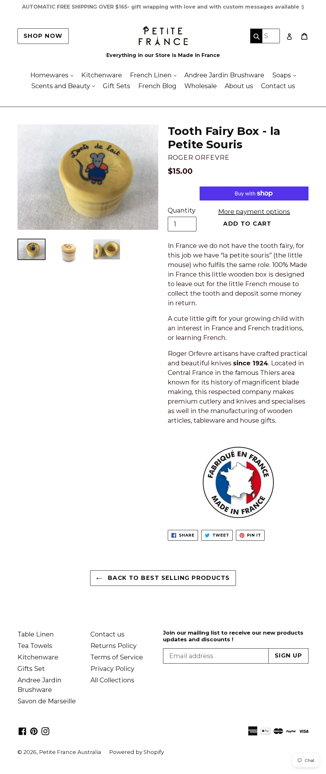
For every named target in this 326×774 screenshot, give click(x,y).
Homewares (53, 75)
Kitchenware (101, 75)
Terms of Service (116, 657)
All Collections (112, 680)
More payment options (254, 211)
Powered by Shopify (136, 752)
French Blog (157, 86)
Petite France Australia (70, 752)
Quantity (181, 210)
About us (239, 86)
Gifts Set (31, 668)
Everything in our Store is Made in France (163, 55)
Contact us (278, 86)
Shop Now (43, 35)
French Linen (155, 75)
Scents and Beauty (64, 86)
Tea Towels (35, 646)
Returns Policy (113, 646)
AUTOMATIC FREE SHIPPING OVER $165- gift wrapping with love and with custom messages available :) (163, 7)
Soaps (285, 75)
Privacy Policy (112, 668)
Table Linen (36, 634)
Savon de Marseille (47, 701)
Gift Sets (116, 86)
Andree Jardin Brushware (224, 75)
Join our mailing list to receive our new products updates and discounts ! (233, 636)
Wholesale (200, 86)
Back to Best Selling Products (168, 577)
